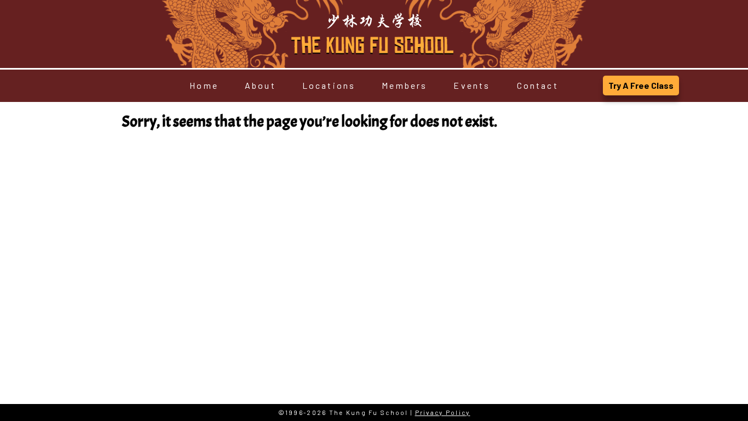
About (260, 85)
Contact (538, 85)
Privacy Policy (442, 412)
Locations (329, 85)
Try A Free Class (641, 85)
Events (471, 85)
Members (404, 85)
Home (203, 85)
